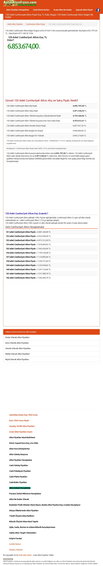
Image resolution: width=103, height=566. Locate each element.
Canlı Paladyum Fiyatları (20, 471)
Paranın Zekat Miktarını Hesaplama (25, 494)
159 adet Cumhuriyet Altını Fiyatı (21, 265)
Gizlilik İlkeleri (15, 544)
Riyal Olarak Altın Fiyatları (17, 359)
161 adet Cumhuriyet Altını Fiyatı (21, 274)
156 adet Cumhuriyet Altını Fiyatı (21, 253)
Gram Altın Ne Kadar (63, 10)
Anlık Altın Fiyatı (25, 555)
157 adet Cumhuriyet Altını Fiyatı (21, 257)
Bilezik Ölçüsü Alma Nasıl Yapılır (23, 521)
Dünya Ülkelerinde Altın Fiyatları (23, 510)
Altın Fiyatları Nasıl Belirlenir (22, 437)
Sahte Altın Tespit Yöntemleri (22, 533)
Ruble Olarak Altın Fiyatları (17, 354)
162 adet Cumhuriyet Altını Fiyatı (21, 278)
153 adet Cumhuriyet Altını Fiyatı (21, 240)
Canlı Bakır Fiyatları (18, 482)
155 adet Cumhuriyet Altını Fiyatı (21, 249)
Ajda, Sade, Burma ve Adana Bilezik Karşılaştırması (32, 527)
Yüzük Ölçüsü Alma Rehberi (21, 516)
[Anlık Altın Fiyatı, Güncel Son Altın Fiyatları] (20, 3)
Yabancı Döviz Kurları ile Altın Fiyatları (20, 332)
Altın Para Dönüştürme (19, 449)
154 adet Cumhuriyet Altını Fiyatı (21, 244)
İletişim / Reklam (16, 550)
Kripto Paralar (15, 538)
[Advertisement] (51, 74)
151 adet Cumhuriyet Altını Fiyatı (21, 232)
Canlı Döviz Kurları (41, 10)
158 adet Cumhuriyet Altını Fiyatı (21, 261)
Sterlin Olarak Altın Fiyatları (18, 348)
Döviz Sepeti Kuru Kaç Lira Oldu (23, 443)
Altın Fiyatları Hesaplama (17, 10)
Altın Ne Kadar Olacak (19, 499)
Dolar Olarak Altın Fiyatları (17, 337)
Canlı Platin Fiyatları (18, 477)
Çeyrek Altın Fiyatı (84, 10)
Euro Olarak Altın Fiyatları (17, 343)
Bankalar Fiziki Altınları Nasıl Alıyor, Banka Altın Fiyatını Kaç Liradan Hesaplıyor (44, 505)
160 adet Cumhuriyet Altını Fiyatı (21, 269)
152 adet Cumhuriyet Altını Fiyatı (21, 236)
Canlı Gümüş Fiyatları (18, 465)
